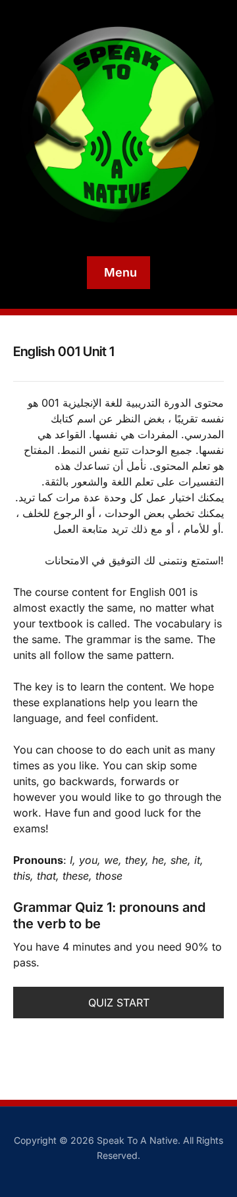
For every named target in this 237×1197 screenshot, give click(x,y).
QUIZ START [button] (118, 1002)
